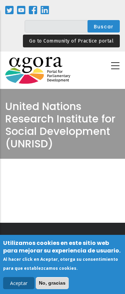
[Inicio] (38, 70)
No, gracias (52, 283)
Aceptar (18, 283)
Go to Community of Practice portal (71, 41)
